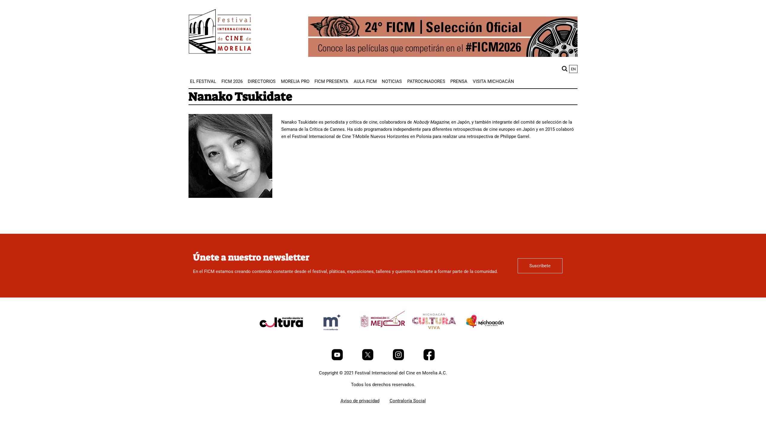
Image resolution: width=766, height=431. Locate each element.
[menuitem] (203, 81)
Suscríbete (540, 265)
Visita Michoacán (493, 81)
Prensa (458, 81)
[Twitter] (368, 359)
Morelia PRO (295, 81)
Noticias (392, 81)
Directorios (262, 81)
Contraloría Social (408, 400)
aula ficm (365, 81)
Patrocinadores (426, 81)
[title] (281, 336)
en (573, 69)
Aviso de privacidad (360, 400)
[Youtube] (338, 359)
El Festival (203, 81)
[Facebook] (429, 359)
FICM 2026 (232, 81)
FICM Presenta (331, 81)
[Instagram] (399, 359)
